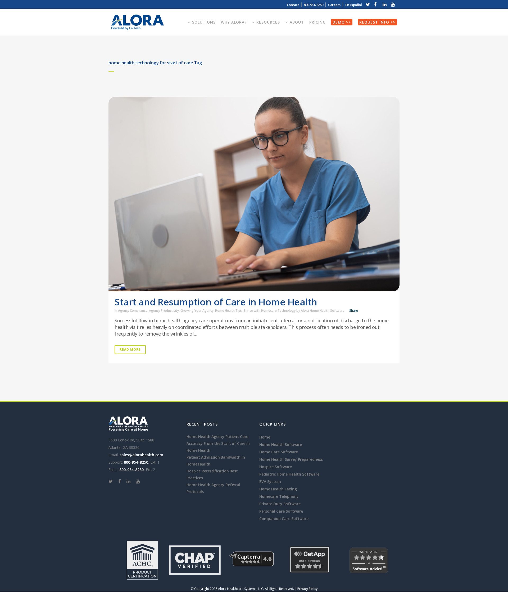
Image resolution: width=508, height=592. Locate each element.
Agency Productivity (164, 310)
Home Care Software (278, 451)
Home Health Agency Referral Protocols (213, 488)
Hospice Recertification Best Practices (212, 474)
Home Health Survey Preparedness (291, 459)
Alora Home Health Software (322, 310)
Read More (130, 349)
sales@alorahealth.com (141, 454)
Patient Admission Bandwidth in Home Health (216, 461)
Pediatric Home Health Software (289, 474)
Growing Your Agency (197, 310)
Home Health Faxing (278, 488)
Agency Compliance (132, 310)
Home (264, 437)
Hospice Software (275, 466)
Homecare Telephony (279, 496)
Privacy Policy (307, 588)
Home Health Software (280, 444)
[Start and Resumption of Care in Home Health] (254, 194)
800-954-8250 (136, 462)
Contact (293, 4)
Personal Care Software (281, 511)
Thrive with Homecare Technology (269, 310)
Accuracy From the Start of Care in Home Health (218, 447)
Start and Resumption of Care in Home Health (216, 302)
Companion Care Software (284, 518)
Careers (334, 4)
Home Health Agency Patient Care (217, 436)
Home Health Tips (228, 310)
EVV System (270, 481)
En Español (353, 4)
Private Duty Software (280, 503)
